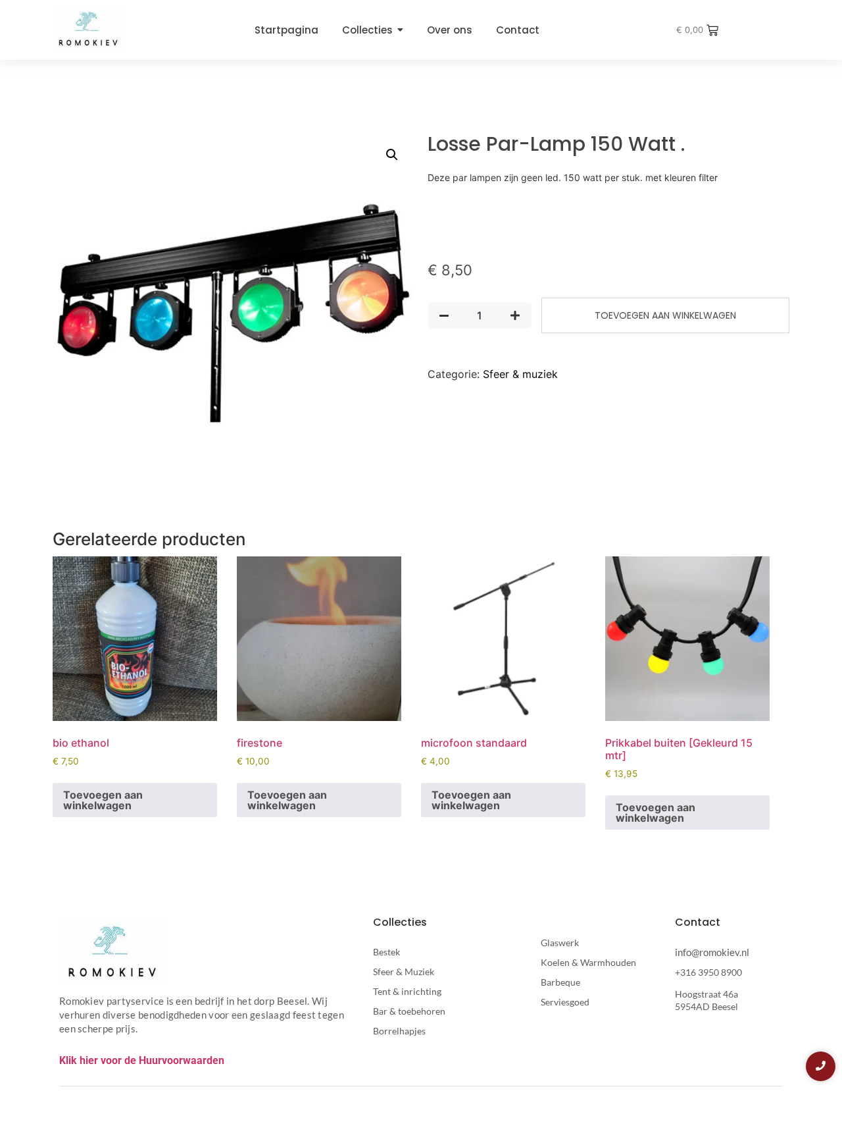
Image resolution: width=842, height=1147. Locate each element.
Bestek (386, 951)
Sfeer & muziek (520, 374)
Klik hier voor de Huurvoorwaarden (141, 1060)
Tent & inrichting (407, 991)
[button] (392, 155)
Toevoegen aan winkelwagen (665, 315)
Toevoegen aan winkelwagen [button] (103, 800)
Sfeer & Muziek (403, 971)
